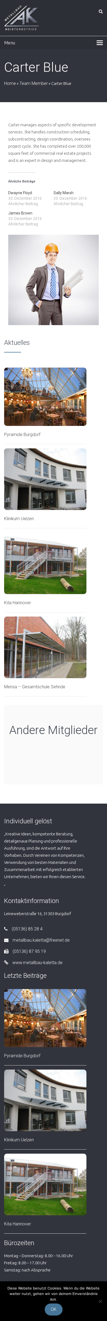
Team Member (33, 83)
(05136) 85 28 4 (27, 929)
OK (54, 1309)
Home (10, 83)
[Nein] (100, 1301)
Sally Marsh (64, 193)
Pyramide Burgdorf (22, 434)
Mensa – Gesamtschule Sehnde (34, 686)
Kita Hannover (17, 602)
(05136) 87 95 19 (29, 951)
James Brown (20, 213)
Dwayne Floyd (20, 193)
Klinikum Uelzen (19, 518)
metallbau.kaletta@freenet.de (41, 940)
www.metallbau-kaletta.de (37, 962)
